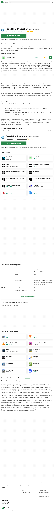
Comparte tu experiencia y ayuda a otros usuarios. (34, 39)
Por (9, 31)
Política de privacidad (43, 485)
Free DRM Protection (22, 29)
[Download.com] (4, 2)
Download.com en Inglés (25, 492)
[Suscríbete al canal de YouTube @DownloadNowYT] (8, 503)
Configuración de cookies (44, 496)
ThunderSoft (27, 378)
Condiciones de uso (43, 488)
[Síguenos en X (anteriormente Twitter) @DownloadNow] (5, 503)
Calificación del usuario (22, 31)
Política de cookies (42, 490)
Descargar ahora (15, 36)
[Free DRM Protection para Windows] (3, 30)
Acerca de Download (24, 485)
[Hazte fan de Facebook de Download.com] (3, 503)
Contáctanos (22, 490)
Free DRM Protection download (8, 305)
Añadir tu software (24, 488)
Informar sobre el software (28, 296)
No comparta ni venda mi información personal (44, 493)
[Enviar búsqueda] (10, 2)
